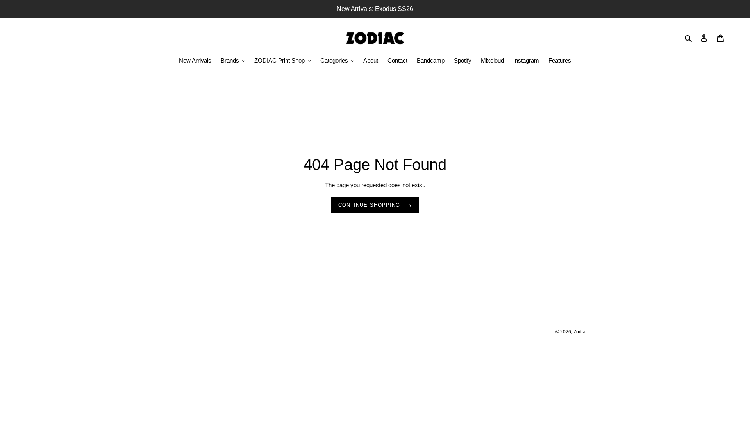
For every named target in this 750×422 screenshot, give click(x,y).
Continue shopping (369, 205)
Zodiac (580, 331)
